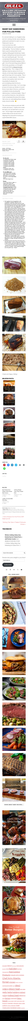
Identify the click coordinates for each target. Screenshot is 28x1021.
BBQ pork (11, 509)
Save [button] (19, 142)
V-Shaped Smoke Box (17, 512)
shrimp (9, 1005)
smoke (9, 512)
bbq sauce (14, 965)
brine (7, 969)
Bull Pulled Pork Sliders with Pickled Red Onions (7, 491)
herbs (9, 992)
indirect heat (9, 510)
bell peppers (20, 966)
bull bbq (13, 968)
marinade (13, 998)
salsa (23, 1003)
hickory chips (17, 509)
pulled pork (5, 512)
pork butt (15, 510)
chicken (12, 982)
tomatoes (14, 1008)
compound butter (7, 985)
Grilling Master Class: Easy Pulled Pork (18, 491)
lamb (3, 998)
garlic (4, 992)
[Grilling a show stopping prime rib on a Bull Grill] (14, 725)
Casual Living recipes (17, 975)
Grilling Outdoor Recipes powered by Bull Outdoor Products (14, 13)
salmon (20, 1003)
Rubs (14, 508)
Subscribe (8, 565)
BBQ (9, 508)
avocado (4, 965)
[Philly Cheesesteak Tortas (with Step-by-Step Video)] (14, 674)
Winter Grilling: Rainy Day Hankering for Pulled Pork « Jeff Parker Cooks (13, 537)
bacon (9, 966)
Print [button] (23, 142)
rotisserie (15, 1003)
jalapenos (22, 995)
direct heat (14, 989)
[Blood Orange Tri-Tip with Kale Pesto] (14, 700)
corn (14, 985)
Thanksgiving (6, 1008)
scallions (4, 1005)
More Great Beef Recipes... (14, 804)
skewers (13, 1005)
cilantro (17, 982)
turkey (19, 1008)
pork (15, 1001)
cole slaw (21, 982)
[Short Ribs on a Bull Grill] (14, 750)
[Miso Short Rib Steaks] (14, 649)
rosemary (10, 1003)
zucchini (23, 1007)
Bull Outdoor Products (18, 1017)
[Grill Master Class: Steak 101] (14, 801)
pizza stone (11, 1001)
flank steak (22, 989)
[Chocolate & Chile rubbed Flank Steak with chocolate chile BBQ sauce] (14, 775)
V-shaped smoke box (8, 187)
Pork (12, 508)
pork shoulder (21, 510)
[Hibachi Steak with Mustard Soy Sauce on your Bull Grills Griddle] (14, 624)
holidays (16, 992)
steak (18, 1005)
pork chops (19, 1001)
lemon (7, 998)
